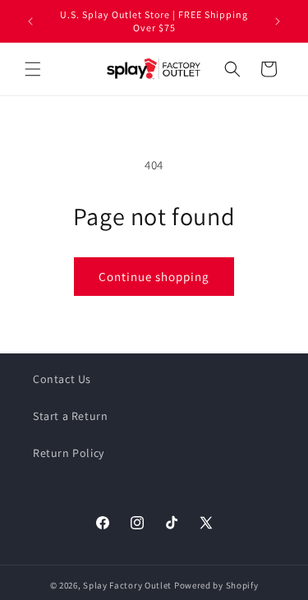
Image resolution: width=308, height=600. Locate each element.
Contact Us (62, 379)
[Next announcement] (278, 21)
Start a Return (70, 415)
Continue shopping (154, 276)
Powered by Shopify (216, 585)
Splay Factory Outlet (127, 585)
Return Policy (68, 452)
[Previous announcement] (30, 21)
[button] (33, 69)
